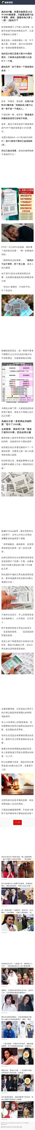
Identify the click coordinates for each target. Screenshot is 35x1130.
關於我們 (3, 1127)
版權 (20, 1127)
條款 (14, 1127)
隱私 (17, 1127)
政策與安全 (10, 1127)
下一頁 (17, 822)
